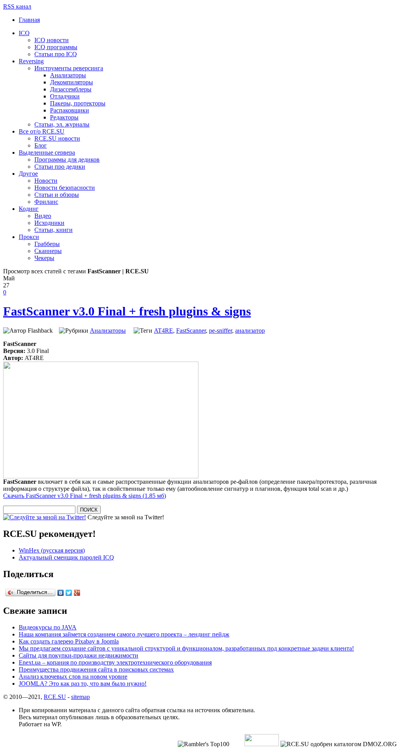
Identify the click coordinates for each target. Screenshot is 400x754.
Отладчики (65, 96)
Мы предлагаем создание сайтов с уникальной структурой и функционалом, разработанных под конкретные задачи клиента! (186, 648)
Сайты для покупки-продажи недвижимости (78, 655)
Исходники (49, 222)
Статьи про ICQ (55, 54)
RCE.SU (55, 696)
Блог (40, 145)
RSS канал (17, 6)
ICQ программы (55, 47)
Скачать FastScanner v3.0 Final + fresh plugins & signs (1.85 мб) (84, 495)
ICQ (24, 33)
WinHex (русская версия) (52, 550)
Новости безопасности (64, 187)
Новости (45, 180)
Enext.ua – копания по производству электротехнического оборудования (115, 662)
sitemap (80, 696)
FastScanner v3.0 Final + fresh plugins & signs (127, 311)
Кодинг (29, 208)
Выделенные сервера (47, 152)
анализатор (250, 330)
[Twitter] (69, 593)
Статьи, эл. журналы (61, 124)
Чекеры (44, 258)
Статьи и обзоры (56, 194)
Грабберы (47, 244)
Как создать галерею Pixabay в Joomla (69, 641)
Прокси (29, 237)
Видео (42, 215)
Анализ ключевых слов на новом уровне (73, 676)
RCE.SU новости (57, 138)
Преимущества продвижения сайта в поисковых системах (96, 669)
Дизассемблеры (70, 89)
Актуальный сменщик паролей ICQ (66, 557)
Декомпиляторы (71, 82)
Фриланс (46, 201)
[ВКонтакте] (61, 593)
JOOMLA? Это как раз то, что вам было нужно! (82, 683)
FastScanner (191, 330)
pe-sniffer (220, 330)
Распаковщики (69, 110)
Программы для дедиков (67, 159)
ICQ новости (51, 40)
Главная (29, 19)
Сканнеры (48, 251)
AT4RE (163, 330)
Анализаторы (68, 75)
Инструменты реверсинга (68, 68)
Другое (28, 173)
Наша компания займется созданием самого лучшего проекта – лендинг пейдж (124, 634)
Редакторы (64, 117)
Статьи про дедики (59, 166)
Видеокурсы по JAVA (48, 627)
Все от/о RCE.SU (41, 131)
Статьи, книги (53, 229)
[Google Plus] (77, 593)
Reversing (31, 61)
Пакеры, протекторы (77, 103)
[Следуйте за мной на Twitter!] (44, 517)
